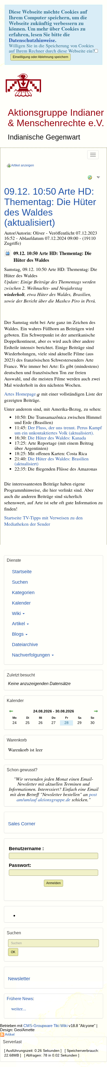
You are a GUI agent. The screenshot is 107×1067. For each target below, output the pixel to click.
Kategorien (23, 592)
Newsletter (19, 978)
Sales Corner (21, 823)
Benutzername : (26, 848)
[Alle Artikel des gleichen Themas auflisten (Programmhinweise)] (7, 253)
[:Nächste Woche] (96, 712)
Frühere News (20, 998)
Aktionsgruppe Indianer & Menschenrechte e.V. (56, 117)
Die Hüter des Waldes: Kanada (57, 437)
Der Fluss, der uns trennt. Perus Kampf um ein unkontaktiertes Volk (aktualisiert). (58, 430)
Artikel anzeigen (22, 165)
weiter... (17, 1008)
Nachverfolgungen (31, 655)
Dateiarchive (25, 644)
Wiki (17, 613)
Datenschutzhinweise (32, 40)
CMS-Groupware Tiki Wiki (46, 1026)
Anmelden (53, 883)
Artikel (19, 623)
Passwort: (20, 865)
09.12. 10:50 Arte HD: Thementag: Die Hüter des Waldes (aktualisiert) (50, 207)
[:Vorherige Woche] (11, 712)
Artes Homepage (20, 394)
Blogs (18, 634)
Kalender (21, 603)
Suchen (20, 582)
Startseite (22, 571)
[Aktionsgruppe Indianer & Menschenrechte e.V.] (21, 85)
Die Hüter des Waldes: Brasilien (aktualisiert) (52, 461)
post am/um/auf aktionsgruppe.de (57, 797)
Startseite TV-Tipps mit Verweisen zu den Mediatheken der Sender (43, 520)
